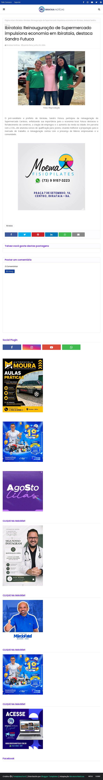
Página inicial (10, 20)
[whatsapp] (71, 347)
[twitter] (96, 2)
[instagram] (87, 2)
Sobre (97, 776)
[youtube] (92, 2)
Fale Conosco (6, 2)
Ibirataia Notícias (13, 45)
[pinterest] (100, 2)
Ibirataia (19, 20)
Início (90, 776)
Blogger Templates (49, 776)
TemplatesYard (19, 776)
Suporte (17, 2)
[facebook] (83, 2)
